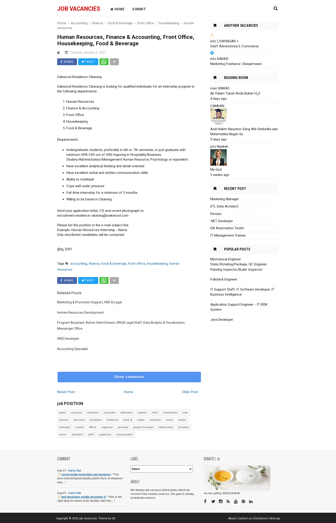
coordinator (170, 412)
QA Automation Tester (227, 228)
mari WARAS (219, 88)
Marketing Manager (224, 199)
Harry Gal (74, 470)
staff (91, 434)
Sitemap (274, 518)
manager (64, 427)
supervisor (105, 434)
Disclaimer (260, 518)
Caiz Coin (75, 493)
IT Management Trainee (228, 235)
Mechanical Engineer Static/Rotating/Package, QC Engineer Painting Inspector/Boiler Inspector (238, 264)
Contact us (245, 518)
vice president (124, 434)
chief (155, 412)
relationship (165, 427)
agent (62, 412)
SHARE (68, 61)
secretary (183, 427)
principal (123, 427)
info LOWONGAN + (224, 41)
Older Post (190, 392)
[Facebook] (207, 502)
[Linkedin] (252, 502)
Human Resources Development (80, 312)
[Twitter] (214, 502)
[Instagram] (222, 502)
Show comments (129, 377)
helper (141, 419)
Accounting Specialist (72, 349)
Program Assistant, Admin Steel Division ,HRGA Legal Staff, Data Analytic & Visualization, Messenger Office (121, 325)
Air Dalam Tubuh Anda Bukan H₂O (235, 93)
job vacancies (78, 8)
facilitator (96, 419)
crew (185, 412)
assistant (93, 412)
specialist (77, 434)
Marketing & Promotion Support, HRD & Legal (89, 302)
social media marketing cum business (86, 474)
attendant (126, 412)
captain (142, 412)
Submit (139, 9)
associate (109, 412)
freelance (112, 419)
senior (63, 434)
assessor (76, 412)
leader (182, 419)
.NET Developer (221, 221)
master (79, 427)
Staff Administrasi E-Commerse (234, 46)
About (232, 518)
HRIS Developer (68, 338)
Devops (215, 214)
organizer (107, 427)
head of (127, 419)
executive (79, 419)
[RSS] (230, 502)
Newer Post (66, 392)
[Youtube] (237, 502)
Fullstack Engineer (223, 279)
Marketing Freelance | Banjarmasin (236, 64)
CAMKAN (217, 106)
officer (92, 427)
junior (169, 419)
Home (128, 392)
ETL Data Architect (224, 206)
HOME (119, 9)
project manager (143, 427)
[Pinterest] (245, 502)
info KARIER (219, 59)
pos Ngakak (219, 146)
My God (216, 169)
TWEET (89, 61)
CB (113, 518)
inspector (155, 419)
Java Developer (221, 320)
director (63, 419)
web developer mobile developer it (83, 497)
